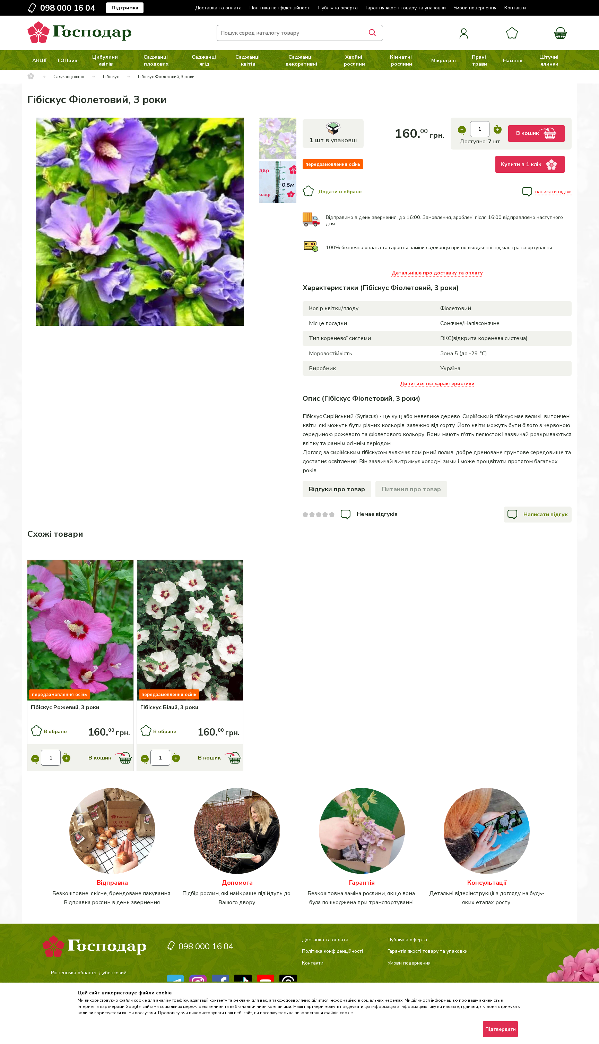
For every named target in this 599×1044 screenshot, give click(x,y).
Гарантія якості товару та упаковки (406, 8)
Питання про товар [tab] (411, 489)
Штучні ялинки (549, 60)
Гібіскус (111, 76)
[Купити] (80, 631)
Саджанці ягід (204, 60)
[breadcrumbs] (30, 77)
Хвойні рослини (354, 60)
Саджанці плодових (156, 60)
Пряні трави (479, 60)
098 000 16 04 (67, 8)
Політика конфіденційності (280, 8)
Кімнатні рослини (401, 60)
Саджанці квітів (248, 60)
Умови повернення (474, 8)
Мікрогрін (443, 60)
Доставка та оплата (218, 8)
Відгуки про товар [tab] (337, 489)
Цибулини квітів (105, 60)
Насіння (512, 60)
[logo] (79, 41)
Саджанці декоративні (301, 60)
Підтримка (125, 8)
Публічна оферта (338, 8)
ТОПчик (67, 60)
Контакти (515, 8)
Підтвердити (500, 1029)
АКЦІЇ (39, 60)
